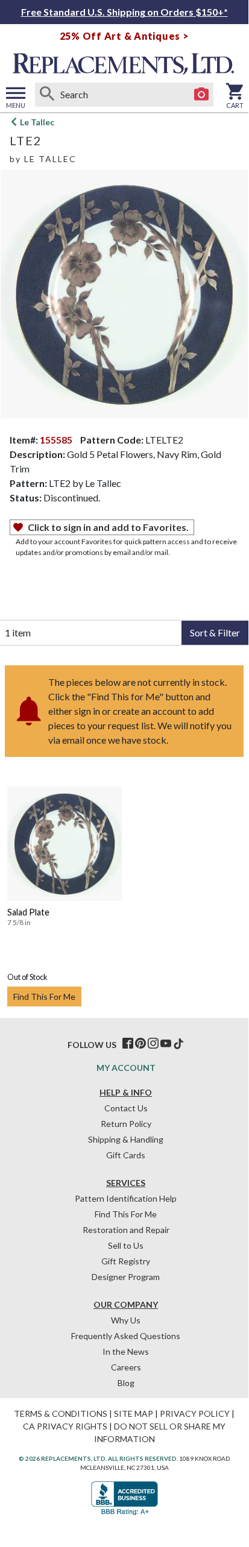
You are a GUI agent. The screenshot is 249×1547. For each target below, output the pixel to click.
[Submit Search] (47, 95)
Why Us (125, 1320)
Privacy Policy (195, 1413)
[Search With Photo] (201, 95)
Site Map (133, 1413)
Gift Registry (125, 1261)
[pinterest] (140, 1043)
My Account (126, 1067)
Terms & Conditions (60, 1413)
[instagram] (153, 1043)
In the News (125, 1351)
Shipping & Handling (125, 1139)
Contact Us (126, 1108)
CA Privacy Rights (65, 1426)
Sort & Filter (215, 632)
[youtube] (165, 1043)
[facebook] (127, 1043)
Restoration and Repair (126, 1230)
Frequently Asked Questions (125, 1336)
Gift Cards (125, 1155)
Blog (126, 1383)
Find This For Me (44, 996)
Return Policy (126, 1124)
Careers (126, 1367)
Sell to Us (125, 1245)
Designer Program (126, 1277)
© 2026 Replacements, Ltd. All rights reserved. (98, 1458)
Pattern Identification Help (126, 1198)
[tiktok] (178, 1043)
